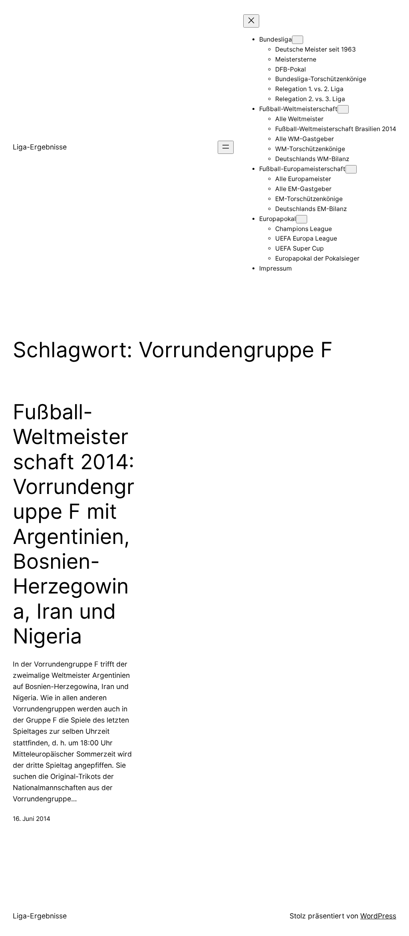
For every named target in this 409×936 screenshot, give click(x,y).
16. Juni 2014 (31, 818)
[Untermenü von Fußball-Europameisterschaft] (351, 169)
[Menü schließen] (251, 21)
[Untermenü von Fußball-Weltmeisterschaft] (343, 109)
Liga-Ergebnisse (40, 147)
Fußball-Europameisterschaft (302, 169)
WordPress (378, 916)
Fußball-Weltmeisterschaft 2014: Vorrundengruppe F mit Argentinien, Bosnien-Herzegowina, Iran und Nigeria (73, 524)
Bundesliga (275, 39)
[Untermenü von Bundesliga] (297, 40)
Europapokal (277, 219)
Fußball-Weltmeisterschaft (298, 109)
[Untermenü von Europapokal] (301, 219)
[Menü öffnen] (226, 147)
